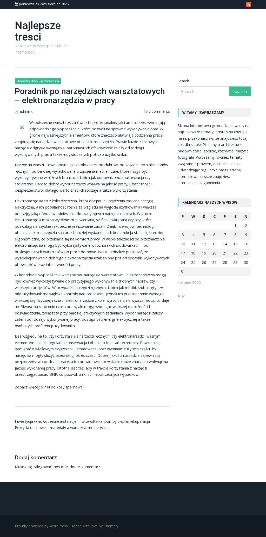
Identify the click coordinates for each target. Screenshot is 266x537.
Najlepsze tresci (38, 31)
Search (183, 80)
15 (235, 243)
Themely (111, 525)
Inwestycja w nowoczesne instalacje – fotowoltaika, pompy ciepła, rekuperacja (82, 421)
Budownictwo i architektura (38, 81)
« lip (181, 295)
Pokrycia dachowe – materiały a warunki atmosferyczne (62, 427)
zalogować (42, 466)
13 (214, 243)
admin (25, 111)
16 (246, 243)
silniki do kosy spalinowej (62, 387)
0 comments (159, 111)
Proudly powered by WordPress (41, 525)
